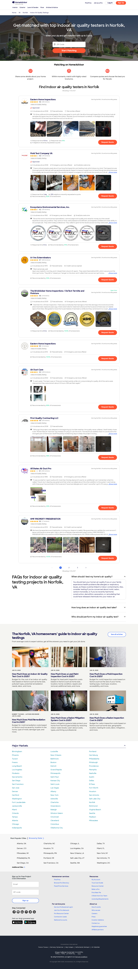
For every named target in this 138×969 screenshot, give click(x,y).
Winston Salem (57, 813)
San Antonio (94, 795)
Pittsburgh (93, 762)
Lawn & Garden (32, 7)
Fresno (15, 762)
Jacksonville (17, 806)
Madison (92, 817)
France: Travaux (43, 947)
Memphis (93, 770)
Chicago (15, 824)
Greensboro (56, 806)
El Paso (92, 784)
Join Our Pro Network (61, 910)
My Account (96, 880)
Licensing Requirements (100, 899)
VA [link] (19, 13)
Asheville (54, 799)
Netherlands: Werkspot (82, 947)
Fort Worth (93, 788)
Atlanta (15, 820)
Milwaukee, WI (23, 853)
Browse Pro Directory (61, 883)
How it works (96, 907)
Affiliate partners (98, 930)
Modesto (15, 773)
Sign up (25, 900)
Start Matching (69, 50)
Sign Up (121, 3)
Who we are (96, 910)
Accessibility (79, 953)
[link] (69, 102)
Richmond (93, 806)
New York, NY (102, 853)
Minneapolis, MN (50, 853)
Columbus (55, 824)
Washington (17, 799)
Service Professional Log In (63, 907)
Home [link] (14, 13)
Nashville (92, 773)
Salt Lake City (94, 799)
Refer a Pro (95, 889)
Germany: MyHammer (56, 947)
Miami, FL (101, 848)
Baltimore (55, 759)
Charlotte (55, 802)
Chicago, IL (74, 843)
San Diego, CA (23, 863)
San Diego (16, 781)
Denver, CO (21, 848)
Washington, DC (103, 863)
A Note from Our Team (99, 896)
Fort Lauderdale (18, 802)
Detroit (53, 766)
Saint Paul (55, 777)
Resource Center (98, 886)
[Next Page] (86, 567)
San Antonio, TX (103, 858)
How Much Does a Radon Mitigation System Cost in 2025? (67, 719)
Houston (92, 791)
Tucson (15, 759)
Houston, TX (48, 848)
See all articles (117, 634)
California (63, 952)
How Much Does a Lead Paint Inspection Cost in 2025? (64, 675)
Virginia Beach (95, 810)
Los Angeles (17, 770)
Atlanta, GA (21, 843)
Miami (14, 810)
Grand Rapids (56, 770)
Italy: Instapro (69, 947)
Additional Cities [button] (17, 867)
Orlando (15, 813)
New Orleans (56, 755)
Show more (113, 172)
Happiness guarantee (99, 926)
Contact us (96, 923)
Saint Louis (55, 784)
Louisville (54, 751)
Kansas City (55, 781)
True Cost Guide (97, 883)
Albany (53, 791)
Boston (53, 762)
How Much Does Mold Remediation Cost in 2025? (28, 720)
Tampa (15, 817)
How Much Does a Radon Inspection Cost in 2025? (107, 719)
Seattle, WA (75, 863)
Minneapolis (55, 773)
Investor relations (98, 920)
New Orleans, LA (77, 853)
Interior (15, 7)
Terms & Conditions (81, 957)
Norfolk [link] (25, 13)
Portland (92, 751)
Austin (91, 777)
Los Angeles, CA (77, 848)
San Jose (15, 788)
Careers (94, 913)
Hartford (15, 795)
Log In (110, 3)
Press (93, 917)
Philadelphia (94, 759)
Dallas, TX (101, 843)
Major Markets (20, 745)
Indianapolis (17, 828)
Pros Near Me (96, 892)
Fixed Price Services (61, 886)
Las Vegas (55, 788)
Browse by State (35, 838)
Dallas (91, 781)
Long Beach (17, 766)
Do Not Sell (70, 952)
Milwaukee (93, 820)
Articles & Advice (52, 7)
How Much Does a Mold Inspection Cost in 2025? (106, 675)
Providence (94, 766)
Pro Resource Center (61, 913)
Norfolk (92, 802)
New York (54, 795)
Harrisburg (93, 755)
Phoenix (15, 755)
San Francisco (18, 784)
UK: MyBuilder (95, 947)
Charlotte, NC (49, 843)
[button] (38, 129)
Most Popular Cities (18, 838)
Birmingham (17, 751)
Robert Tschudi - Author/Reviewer (25, 714)
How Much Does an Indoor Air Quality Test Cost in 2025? (30, 675)
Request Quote (107, 142)
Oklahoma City (57, 828)
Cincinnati (55, 817)
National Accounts (60, 920)
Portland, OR (49, 858)
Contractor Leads (60, 917)
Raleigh (54, 810)
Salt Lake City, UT (77, 858)
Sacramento (17, 777)
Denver (15, 791)
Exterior (22, 7)
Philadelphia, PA (23, 858)
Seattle (92, 813)
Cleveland (55, 820)
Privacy (57, 952)
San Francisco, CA (51, 863)
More (42, 7)
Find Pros (57, 880)
